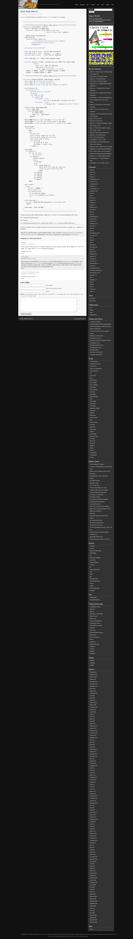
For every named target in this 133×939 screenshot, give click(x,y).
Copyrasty (92, 186)
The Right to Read (94, 350)
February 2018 (93, 749)
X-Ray (91, 291)
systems (59, 17)
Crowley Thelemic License (44, 261)
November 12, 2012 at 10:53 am (28, 258)
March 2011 (93, 852)
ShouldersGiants (30, 234)
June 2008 (92, 910)
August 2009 (93, 884)
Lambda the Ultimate (94, 408)
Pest (91, 242)
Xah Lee (92, 457)
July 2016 (92, 768)
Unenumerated (93, 452)
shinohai (92, 431)
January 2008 (93, 917)
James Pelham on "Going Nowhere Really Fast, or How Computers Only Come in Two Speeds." (101, 100)
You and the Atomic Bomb (96, 354)
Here (21, 17)
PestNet (93, 4)
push (37, 65)
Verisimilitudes (93, 455)
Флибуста (92, 653)
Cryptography (93, 188)
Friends (91, 200)
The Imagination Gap (95, 342)
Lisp (75, 232)
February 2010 (93, 873)
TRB (91, 282)
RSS (102, 4)
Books (91, 174)
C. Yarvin (50, 17)
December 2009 (93, 877)
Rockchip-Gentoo (94, 578)
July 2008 (92, 908)
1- (42, 144)
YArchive (92, 649)
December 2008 (93, 901)
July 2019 (92, 714)
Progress (92, 256)
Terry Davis (92, 441)
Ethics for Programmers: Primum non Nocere (100, 326)
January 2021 (93, 691)
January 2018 (93, 751)
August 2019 (93, 712)
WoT (98, 4)
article (58, 215)
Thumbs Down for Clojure (96, 525)
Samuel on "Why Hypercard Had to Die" (99, 132)
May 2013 (92, 807)
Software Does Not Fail (95, 338)
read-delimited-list (38, 42)
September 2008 (93, 903)
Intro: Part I (92, 298)
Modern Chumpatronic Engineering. (98, 492)
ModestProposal (93, 233)
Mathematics (80, 232)
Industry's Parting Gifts (95, 328)
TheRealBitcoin (93, 314)
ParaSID (92, 665)
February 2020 (93, 702)
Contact (107, 4)
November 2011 (93, 840)
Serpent (91, 583)
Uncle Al (92, 450)
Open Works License (67, 261)
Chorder (92, 177)
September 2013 (93, 803)
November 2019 (93, 707)
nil (57, 69)
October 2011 (93, 842)
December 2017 (93, 754)
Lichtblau (92, 413)
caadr (53, 167)
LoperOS (92, 219)
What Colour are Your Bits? (96, 352)
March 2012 (93, 831)
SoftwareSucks (93, 272)
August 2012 (93, 821)
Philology (92, 244)
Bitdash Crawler (93, 616)
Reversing (92, 261)
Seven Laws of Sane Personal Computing (99, 506)
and (39, 84)
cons (41, 65)
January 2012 (93, 835)
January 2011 (93, 854)
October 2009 (93, 880)
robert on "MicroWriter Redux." (97, 137)
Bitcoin (91, 172)
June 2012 (92, 824)
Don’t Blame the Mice (95, 480)
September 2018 (93, 737)
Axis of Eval (93, 375)
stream (53, 30)
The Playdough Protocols (96, 347)
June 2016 (92, 770)
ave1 (91, 373)
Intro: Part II (93, 300)
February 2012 (93, 833)
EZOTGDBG (93, 553)
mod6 (91, 420)
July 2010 (92, 863)
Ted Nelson (92, 438)
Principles (82, 4)
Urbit (35, 234)
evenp (35, 141)
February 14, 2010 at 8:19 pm (28, 244)
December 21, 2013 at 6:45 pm (28, 273)
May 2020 (92, 698)
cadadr (61, 167)
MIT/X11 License (37, 263)
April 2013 (92, 810)
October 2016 (93, 763)
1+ (58, 121)
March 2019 (93, 723)
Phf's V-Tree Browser (95, 637)
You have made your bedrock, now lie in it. (100, 539)
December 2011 (93, 838)
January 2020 (93, 705)
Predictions (92, 254)
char (57, 30)
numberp (50, 121)
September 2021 (93, 686)
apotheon (23, 257)
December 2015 (93, 777)
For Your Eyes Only (94, 485)
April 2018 (92, 747)
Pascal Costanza (93, 422)
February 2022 (93, 677)
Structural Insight (94, 436)
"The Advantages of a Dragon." (97, 464)
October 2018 (93, 735)
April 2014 (92, 789)
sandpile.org (93, 642)
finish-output (33, 190)
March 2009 (93, 894)
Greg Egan (92, 392)
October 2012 (93, 817)
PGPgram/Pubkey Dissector (96, 632)
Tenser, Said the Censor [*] (26, 318)
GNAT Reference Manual (96, 625)
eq (58, 123)
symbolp (55, 84)
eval (47, 195)
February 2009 (93, 896)
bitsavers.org (93, 618)
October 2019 (93, 709)
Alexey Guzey (93, 366)
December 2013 (93, 796)
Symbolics (92, 275)
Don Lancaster (93, 382)
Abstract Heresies (94, 361)
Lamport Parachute (94, 562)
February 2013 (93, 812)
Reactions (92, 258)
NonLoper (23, 234)
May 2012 (92, 826)
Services (92, 265)
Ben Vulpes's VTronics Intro (96, 613)
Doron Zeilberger (94, 385)
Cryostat (92, 548)
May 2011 (92, 847)
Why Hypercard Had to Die (96, 536)
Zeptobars (92, 651)
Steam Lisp (92, 513)
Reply (22, 253)
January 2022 (93, 679)
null (32, 90)
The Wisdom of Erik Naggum (97, 522)
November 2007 (93, 922)
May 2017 (92, 758)
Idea (91, 212)
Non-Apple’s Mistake (95, 497)
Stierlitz (91, 585)
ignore (55, 32)
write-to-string (42, 91)
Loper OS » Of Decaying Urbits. (28, 272)
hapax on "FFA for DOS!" (96, 118)
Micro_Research (93, 417)
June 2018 (92, 742)
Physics (91, 251)
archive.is (92, 611)
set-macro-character (33, 30)
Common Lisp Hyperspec (96, 620)
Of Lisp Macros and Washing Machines (99, 499)
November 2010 (93, 856)
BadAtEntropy (93, 597)
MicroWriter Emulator (95, 599)
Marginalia (92, 627)
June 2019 (92, 716)
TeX (91, 277)
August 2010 (93, 861)
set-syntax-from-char (32, 48)
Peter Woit (92, 424)
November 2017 (93, 756)
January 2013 (93, 814)
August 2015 (93, 782)
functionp (40, 41)
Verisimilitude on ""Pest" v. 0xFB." (98, 139)
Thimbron (92, 445)
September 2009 (93, 882)
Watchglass (92, 590)
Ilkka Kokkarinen (94, 396)
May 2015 (92, 784)
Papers (91, 240)
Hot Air (91, 209)
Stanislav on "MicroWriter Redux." (98, 79)
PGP (112, 4)
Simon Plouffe (93, 434)
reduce (29, 39)
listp (41, 81)
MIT (91, 230)
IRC (88, 4)
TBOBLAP (92, 646)
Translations (92, 279)
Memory (92, 226)
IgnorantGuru (93, 394)
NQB (91, 574)
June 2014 (92, 786)
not (51, 84)
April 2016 (92, 772)
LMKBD (92, 660)
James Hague (93, 401)
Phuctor (91, 310)
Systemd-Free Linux (94, 644)
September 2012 (93, 819)
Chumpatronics (93, 179)
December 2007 (93, 920)
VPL (91, 286)
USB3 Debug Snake (94, 588)
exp (44, 39)
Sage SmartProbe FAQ (95, 504)
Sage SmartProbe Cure (95, 581)
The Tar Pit (92, 443)
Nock (45, 17)
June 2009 (92, 889)
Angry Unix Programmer (96, 368)
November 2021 (93, 684)
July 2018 (92, 740)
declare (49, 32)
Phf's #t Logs (93, 635)
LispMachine (93, 216)
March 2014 (93, 791)
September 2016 (93, 765)
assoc (49, 100)
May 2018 (92, 744)
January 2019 (93, 728)
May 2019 (92, 719)
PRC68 (91, 639)
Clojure (55, 223)
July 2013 (92, 805)
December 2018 (93, 730)
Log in (91, 929)
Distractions (71, 232)
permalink (46, 234)
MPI (91, 571)
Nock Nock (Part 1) (29, 11)
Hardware (92, 207)
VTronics (92, 289)
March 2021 (93, 688)
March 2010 (93, 870)
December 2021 (93, 681)
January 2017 (93, 761)
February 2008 (93, 915)
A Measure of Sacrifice (95, 321)
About (76, 4)
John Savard (93, 403)
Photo (91, 249)
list (57, 41)
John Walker (93, 406)
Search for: (91, 10)
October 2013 (93, 800)
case (34, 160)
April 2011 (92, 849)
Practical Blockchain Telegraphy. (97, 501)
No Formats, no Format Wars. (97, 494)
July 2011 (92, 845)
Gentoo (91, 205)
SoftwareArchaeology (95, 270)
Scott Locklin (93, 429)
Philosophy (92, 247)
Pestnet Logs (93, 630)
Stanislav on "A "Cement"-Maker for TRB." (100, 156)
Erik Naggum (93, 387)
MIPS (91, 228)
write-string (34, 195)
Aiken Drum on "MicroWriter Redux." (99, 76)
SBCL (74, 227)
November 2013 (93, 798)
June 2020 (92, 695)
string (46, 98)
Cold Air (92, 181)
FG (90, 195)
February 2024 (93, 672)
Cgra (91, 378)
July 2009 (92, 887)
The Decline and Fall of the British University (100, 340)
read (47, 69)
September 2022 (93, 674)
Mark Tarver (93, 415)
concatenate (39, 98)
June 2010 (92, 866)
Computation (64, 232)
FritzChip (92, 202)
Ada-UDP (92, 546)
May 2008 (92, 912)
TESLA (55, 263)
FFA (91, 193)
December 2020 (93, 693)
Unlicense (77, 263)
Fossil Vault (92, 560)
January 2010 (93, 875)
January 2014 (93, 793)
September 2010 (93, 859)
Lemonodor (92, 410)
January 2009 (93, 898)
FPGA (91, 198)
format (31, 188)
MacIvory (92, 221)
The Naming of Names (79, 318)
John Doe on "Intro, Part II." (96, 121)
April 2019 (92, 721)
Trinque (91, 448)
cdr (45, 100)
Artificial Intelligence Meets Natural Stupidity (100, 324)
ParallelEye (92, 663)
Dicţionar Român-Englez (95, 550)
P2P (91, 237)
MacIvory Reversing (94, 569)
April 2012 (92, 828)
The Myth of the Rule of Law (96, 345)
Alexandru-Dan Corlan (95, 364)
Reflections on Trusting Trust (96, 335)
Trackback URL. (74, 234)
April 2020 (92, 700)
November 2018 (93, 733)
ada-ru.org (92, 609)
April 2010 (92, 868)
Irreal (91, 399)
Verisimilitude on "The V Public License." (99, 163)
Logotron (92, 564)
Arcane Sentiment (94, 371)
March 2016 (93, 775)
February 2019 (93, 726)
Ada (91, 170)
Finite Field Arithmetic (95, 557)
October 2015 (93, 779)
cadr (47, 83)
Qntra (91, 312)
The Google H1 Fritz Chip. (96, 520)
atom (32, 91)
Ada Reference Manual (95, 606)
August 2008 (93, 905)
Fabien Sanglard (93, 389)
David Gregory (93, 380)
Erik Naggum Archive (95, 623)
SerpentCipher (93, 263)
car (46, 41)
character (48, 67)
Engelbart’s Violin (94, 483)
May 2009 (92, 891)
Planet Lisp (92, 427)
